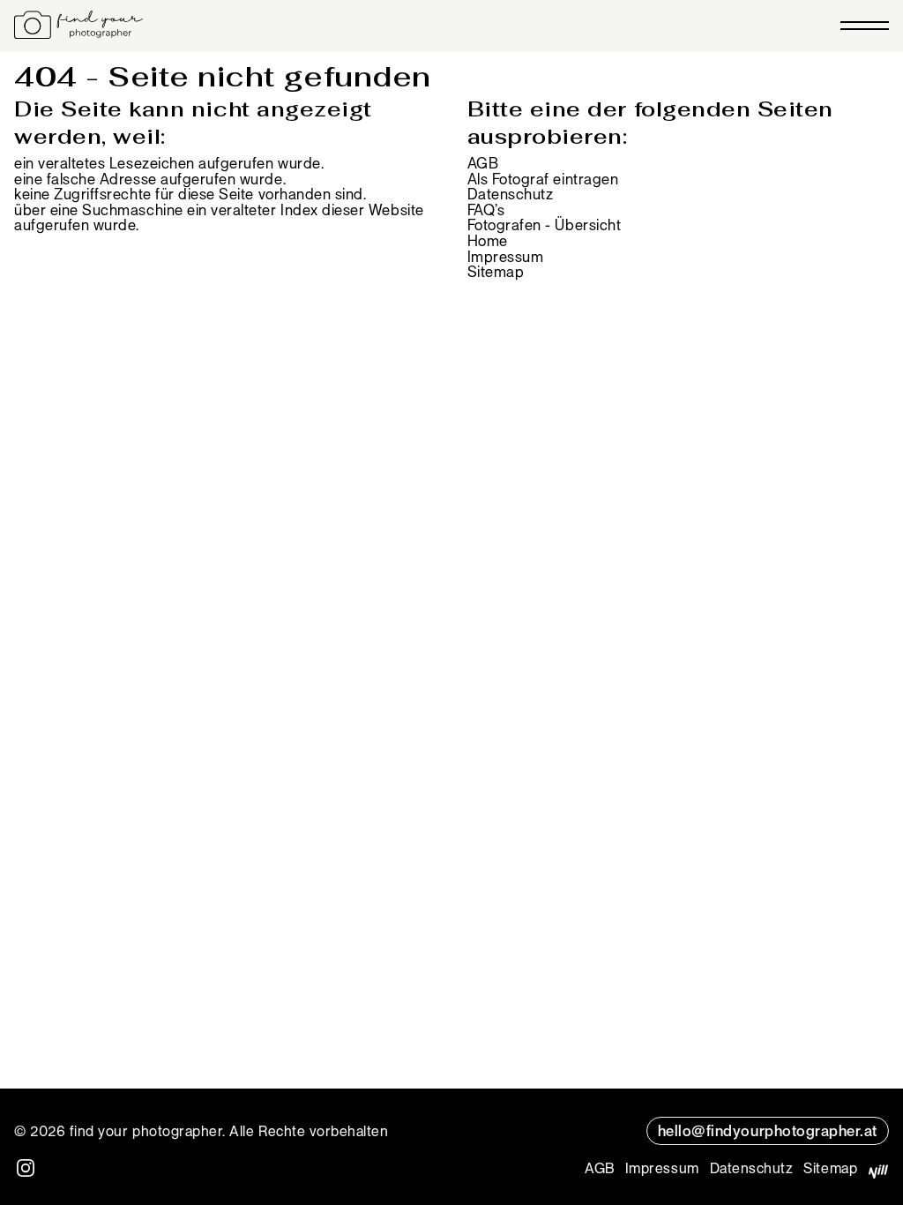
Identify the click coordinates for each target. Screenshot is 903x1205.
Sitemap (496, 271)
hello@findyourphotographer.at (767, 1130)
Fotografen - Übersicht (544, 224)
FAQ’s (486, 209)
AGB (483, 162)
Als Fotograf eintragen (543, 178)
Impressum (505, 256)
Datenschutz (510, 193)
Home (487, 240)
